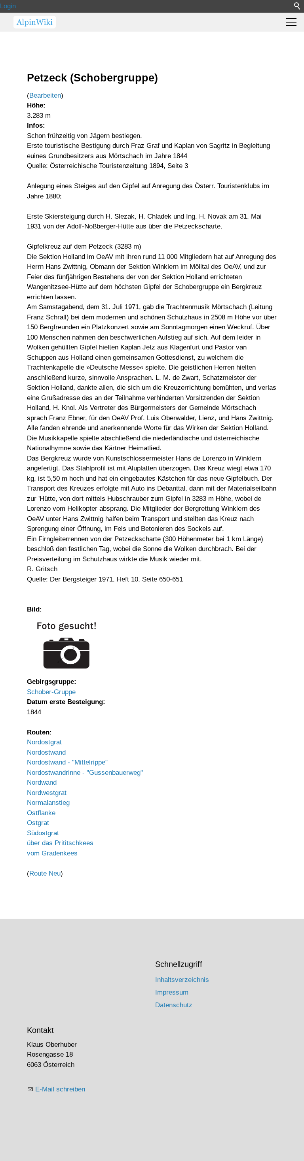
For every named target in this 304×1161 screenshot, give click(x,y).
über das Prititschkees (60, 843)
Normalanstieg (48, 802)
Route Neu (45, 873)
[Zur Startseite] (34, 22)
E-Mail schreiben (60, 1089)
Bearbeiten (45, 95)
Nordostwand (46, 752)
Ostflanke (41, 813)
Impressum (171, 992)
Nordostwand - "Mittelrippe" (67, 762)
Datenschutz (173, 1005)
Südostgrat (43, 833)
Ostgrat (38, 823)
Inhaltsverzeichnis (182, 980)
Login (8, 6)
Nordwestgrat (46, 793)
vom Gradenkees (52, 853)
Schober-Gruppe (51, 692)
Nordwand (42, 782)
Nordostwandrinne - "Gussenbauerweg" (85, 772)
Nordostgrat (44, 742)
